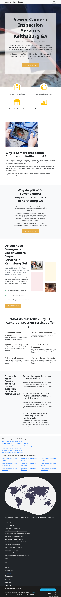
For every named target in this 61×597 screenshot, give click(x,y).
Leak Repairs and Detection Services (14, 539)
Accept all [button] (48, 589)
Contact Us (7, 579)
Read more (33, 592)
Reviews (7, 567)
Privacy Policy (8, 573)
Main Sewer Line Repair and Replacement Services (17, 533)
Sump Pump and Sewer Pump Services (14, 553)
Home (6, 562)
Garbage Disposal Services (11, 550)
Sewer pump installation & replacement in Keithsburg (17, 446)
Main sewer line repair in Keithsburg (12, 448)
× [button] (59, 588)
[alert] (30, 591)
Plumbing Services (9, 525)
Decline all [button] (48, 593)
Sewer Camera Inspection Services (13, 547)
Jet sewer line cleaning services (12, 544)
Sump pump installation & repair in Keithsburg (15, 443)
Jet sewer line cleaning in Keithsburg (12, 450)
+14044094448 (8, 582)
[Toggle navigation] (54, 2)
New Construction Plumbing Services (14, 536)
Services (7, 565)
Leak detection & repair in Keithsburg (12, 452)
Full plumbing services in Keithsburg (12, 441)
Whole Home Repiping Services (12, 528)
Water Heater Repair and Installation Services (16, 542)
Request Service (9, 570)
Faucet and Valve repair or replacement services (17, 555)
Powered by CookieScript (54, 596)
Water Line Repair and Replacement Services (16, 531)
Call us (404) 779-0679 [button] (30, 65)
